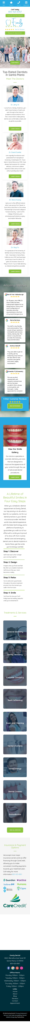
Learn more (15, 129)
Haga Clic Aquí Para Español (15, 15)
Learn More (15, 62)
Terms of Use (7, 1015)
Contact (15, 1001)
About (15, 994)
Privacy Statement (21, 1013)
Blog (15, 996)
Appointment (15, 1003)
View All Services (15, 830)
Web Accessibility (17, 1015)
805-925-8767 (15, 11)
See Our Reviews (15, 406)
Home (15, 991)
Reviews (15, 998)
